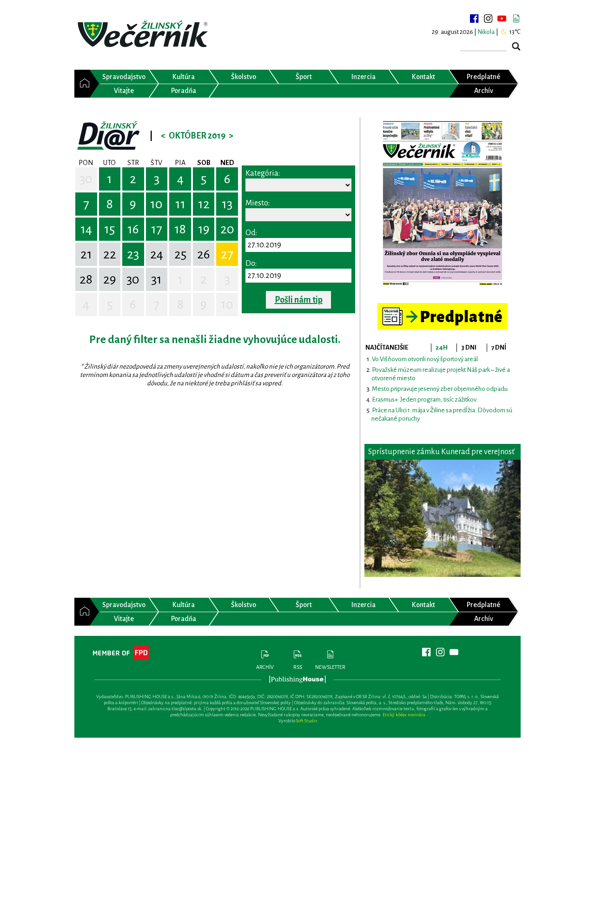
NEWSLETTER (330, 667)
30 (86, 179)
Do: (251, 263)
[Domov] (82, 84)
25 (180, 254)
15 (109, 229)
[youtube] (502, 18)
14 (86, 229)
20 (227, 229)
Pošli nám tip (299, 299)
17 (156, 229)
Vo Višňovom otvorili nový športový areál (425, 359)
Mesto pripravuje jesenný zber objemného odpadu (440, 388)
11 (180, 204)
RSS (297, 667)
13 (227, 204)
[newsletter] (516, 18)
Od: (251, 233)
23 (133, 254)
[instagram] (488, 18)
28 (86, 279)
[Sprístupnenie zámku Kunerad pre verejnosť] (442, 518)
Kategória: (262, 173)
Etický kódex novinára (404, 714)
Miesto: (257, 203)
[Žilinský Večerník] (144, 35)
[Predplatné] (442, 307)
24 (156, 254)
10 (156, 204)
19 (204, 229)
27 (227, 254)
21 (86, 254)
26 (203, 254)
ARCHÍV (265, 667)
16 (133, 229)
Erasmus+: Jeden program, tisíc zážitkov (424, 399)
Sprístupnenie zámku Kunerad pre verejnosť (441, 452)
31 (156, 279)
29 (109, 279)
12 (204, 204)
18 (180, 229)
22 (109, 254)
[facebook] (474, 18)
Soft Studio (306, 720)
